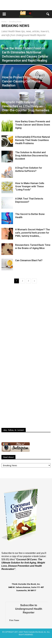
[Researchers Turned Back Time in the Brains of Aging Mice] (7, 249)
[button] (48, 14)
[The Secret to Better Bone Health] (7, 218)
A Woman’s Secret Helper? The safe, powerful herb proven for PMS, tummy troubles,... (32, 232)
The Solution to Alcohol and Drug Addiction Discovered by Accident (31, 155)
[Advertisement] (26, 5)
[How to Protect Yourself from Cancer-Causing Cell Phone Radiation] (26, 81)
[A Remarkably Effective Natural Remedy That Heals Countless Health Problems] (7, 141)
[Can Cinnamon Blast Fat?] (7, 264)
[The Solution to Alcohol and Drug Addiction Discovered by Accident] (7, 156)
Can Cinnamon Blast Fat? (28, 260)
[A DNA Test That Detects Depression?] (7, 203)
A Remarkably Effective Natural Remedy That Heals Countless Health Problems (32, 140)
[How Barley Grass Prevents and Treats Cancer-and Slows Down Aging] (7, 125)
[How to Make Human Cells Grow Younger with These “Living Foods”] (7, 187)
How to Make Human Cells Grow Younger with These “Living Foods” (29, 186)
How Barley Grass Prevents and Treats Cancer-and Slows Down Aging (32, 124)
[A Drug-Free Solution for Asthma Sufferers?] (7, 172)
